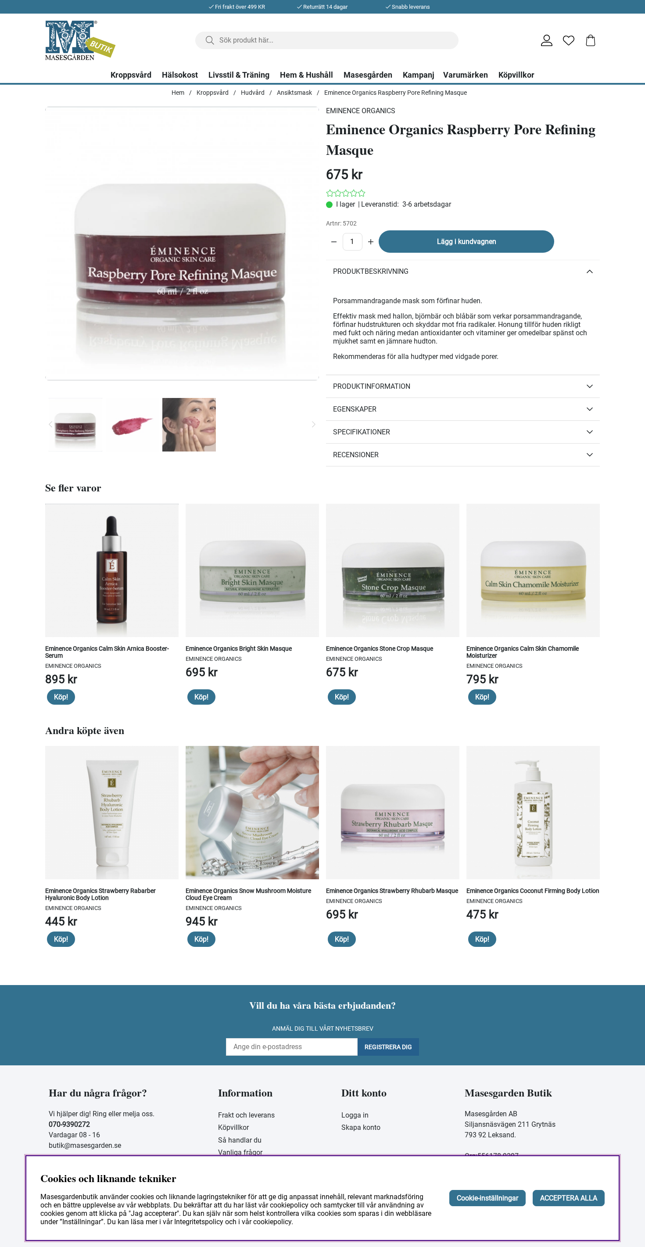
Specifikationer (361, 432)
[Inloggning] (547, 40)
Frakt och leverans (246, 1115)
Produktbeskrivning (370, 271)
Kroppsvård (131, 75)
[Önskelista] (568, 40)
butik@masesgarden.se (85, 1145)
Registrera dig (388, 1046)
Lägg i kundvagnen (466, 241)
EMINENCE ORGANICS (360, 111)
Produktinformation (371, 386)
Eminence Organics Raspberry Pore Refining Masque (395, 92)
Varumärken (465, 75)
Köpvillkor (516, 75)
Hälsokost (180, 75)
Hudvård (253, 92)
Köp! (61, 697)
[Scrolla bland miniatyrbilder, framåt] (313, 425)
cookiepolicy (272, 1222)
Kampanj (418, 75)
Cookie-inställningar (487, 1198)
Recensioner (356, 455)
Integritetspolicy (198, 1222)
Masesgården (368, 75)
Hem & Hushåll (306, 75)
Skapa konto (360, 1127)
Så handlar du (240, 1140)
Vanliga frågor (240, 1152)
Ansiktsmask (294, 92)
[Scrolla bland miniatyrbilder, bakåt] (50, 425)
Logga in (355, 1115)
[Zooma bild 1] (182, 243)
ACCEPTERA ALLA (568, 1198)
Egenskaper (354, 409)
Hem (178, 92)
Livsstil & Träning (238, 75)
